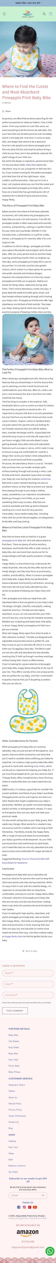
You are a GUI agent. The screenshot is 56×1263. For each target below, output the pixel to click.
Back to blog (31, 951)
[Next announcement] (51, 3)
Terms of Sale (41, 1218)
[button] (4, 14)
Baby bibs (31, 164)
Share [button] (8, 111)
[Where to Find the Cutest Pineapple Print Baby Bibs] (28, 711)
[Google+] (24, 1207)
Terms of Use (27, 1218)
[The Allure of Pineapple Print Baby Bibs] (28, 339)
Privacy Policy (15, 1218)
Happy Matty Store (13, 936)
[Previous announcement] (5, 3)
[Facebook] (18, 1207)
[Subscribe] (44, 1195)
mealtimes (45, 479)
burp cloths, (39, 766)
